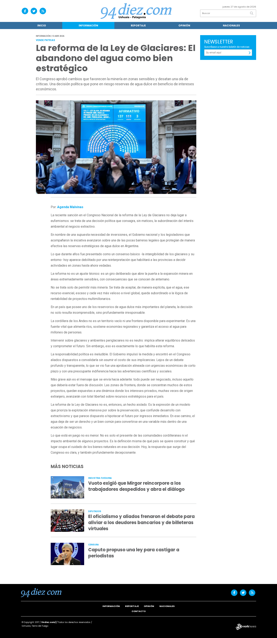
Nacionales (231, 25)
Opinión (184, 25)
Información (88, 25)
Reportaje (138, 25)
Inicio (41, 25)
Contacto (139, 611)
